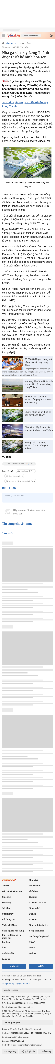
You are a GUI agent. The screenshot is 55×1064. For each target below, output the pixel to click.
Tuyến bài (14, 966)
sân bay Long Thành (25, 471)
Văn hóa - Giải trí (37, 902)
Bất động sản (8, 919)
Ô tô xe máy (7, 914)
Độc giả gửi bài (28, 1051)
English (6, 942)
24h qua (6, 959)
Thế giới (33, 897)
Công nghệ (34, 908)
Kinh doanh (34, 885)
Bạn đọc (33, 919)
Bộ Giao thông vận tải (15, 476)
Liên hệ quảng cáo (12, 1022)
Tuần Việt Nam (9, 925)
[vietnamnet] (13, 37)
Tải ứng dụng (10, 1051)
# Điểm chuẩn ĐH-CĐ (31, 36)
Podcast (33, 953)
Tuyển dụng (45, 1051)
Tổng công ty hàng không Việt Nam (20, 481)
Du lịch (32, 914)
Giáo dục (6, 897)
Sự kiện (41, 966)
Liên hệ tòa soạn (11, 990)
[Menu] (4, 35)
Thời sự (9, 43)
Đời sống (6, 902)
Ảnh (4, 947)
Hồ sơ (32, 942)
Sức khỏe (6, 908)
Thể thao (33, 891)
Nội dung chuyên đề (39, 936)
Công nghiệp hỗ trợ (38, 925)
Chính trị (33, 880)
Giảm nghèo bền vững (13, 931)
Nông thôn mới (36, 931)
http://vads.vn (17, 1040)
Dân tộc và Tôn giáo (12, 891)
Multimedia (8, 953)
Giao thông (25, 43)
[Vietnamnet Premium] (9, 881)
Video (32, 947)
